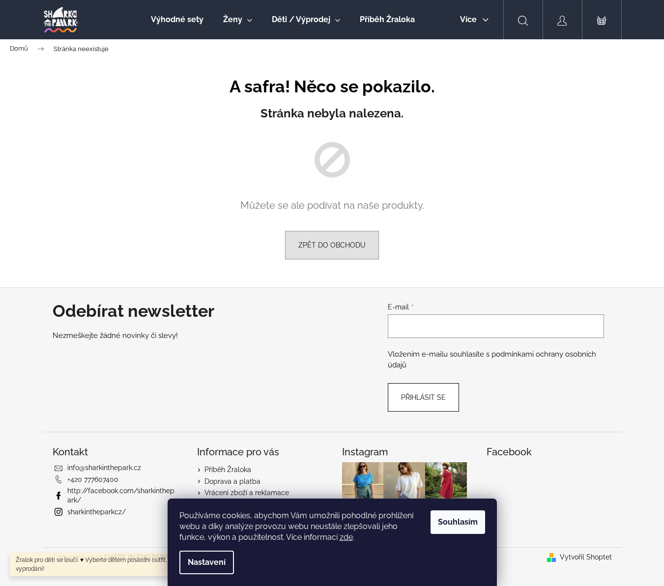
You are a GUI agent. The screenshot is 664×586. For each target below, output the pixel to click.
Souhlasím (458, 522)
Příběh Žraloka (227, 470)
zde (346, 537)
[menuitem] (177, 19)
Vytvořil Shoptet (586, 557)
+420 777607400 (92, 479)
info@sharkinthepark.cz (104, 468)
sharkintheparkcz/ (96, 512)
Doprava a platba (232, 481)
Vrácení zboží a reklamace (246, 493)
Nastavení (207, 562)
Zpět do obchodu (332, 245)
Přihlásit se (423, 397)
